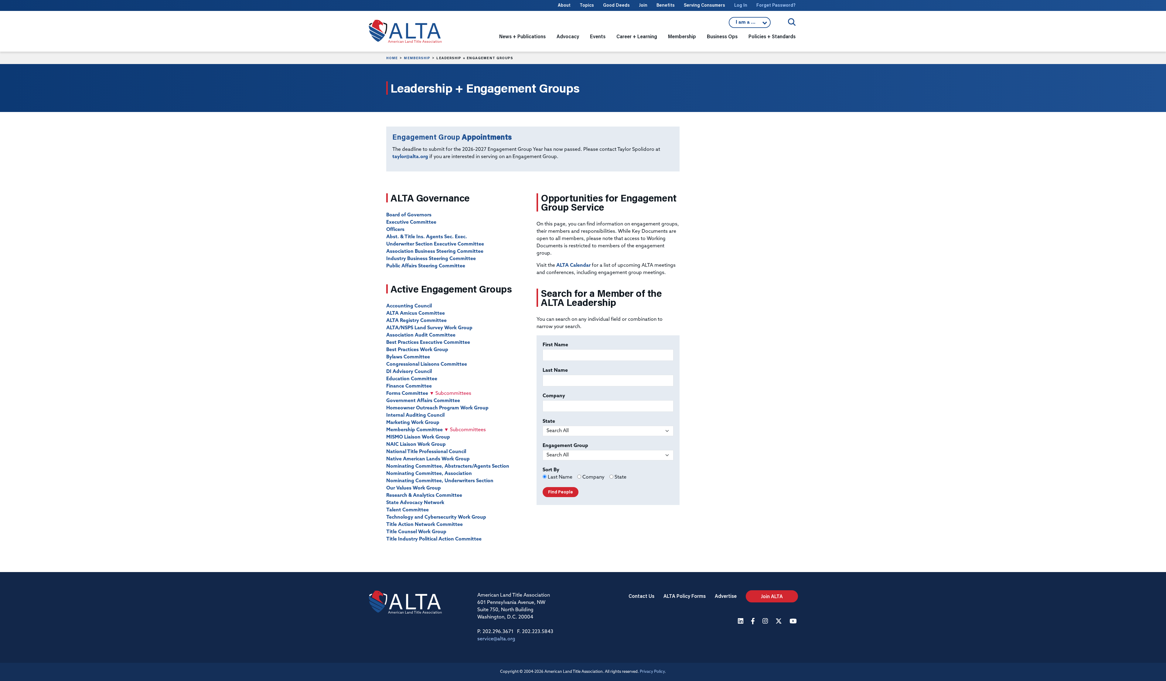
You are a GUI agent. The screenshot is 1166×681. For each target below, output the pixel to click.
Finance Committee (409, 386)
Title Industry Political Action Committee (434, 539)
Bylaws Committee (408, 357)
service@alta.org (496, 639)
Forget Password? (776, 5)
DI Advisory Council (409, 371)
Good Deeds (616, 5)
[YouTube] (793, 621)
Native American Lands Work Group (428, 459)
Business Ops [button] (722, 36)
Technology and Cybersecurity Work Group (436, 517)
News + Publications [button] (522, 36)
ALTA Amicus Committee (415, 313)
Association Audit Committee (420, 335)
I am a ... (750, 24)
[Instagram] (765, 621)
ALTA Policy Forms (684, 596)
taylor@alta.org (410, 156)
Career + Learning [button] (636, 36)
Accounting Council (409, 306)
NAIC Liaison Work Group (416, 444)
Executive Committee (411, 222)
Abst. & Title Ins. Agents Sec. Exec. (426, 237)
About (564, 5)
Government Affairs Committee (423, 400)
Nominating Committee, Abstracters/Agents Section (447, 466)
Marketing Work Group (412, 422)
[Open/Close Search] (792, 22)
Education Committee (411, 379)
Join (643, 5)
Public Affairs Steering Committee (425, 266)
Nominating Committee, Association (429, 473)
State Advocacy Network (415, 502)
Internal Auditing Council (415, 415)
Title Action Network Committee (424, 524)
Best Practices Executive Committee (428, 342)
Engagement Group (565, 445)
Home (392, 58)
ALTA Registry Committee (416, 320)
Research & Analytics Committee (424, 495)
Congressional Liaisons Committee (426, 364)
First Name (555, 345)
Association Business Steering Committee (434, 251)
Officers (395, 229)
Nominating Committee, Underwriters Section (439, 481)
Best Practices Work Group (417, 349)
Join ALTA (772, 596)
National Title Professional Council (426, 451)
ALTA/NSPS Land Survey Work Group (429, 328)
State (549, 421)
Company (554, 396)
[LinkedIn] (741, 621)
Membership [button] (682, 36)
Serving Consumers (704, 5)
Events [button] (597, 36)
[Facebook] (753, 621)
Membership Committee (414, 430)
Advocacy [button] (568, 36)
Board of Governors (408, 215)
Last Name (555, 370)
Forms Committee (407, 393)
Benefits (665, 5)
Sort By (551, 470)
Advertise (726, 596)
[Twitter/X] (779, 621)
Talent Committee (407, 510)
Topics (587, 5)
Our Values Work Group (413, 488)
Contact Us (641, 596)
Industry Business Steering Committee (431, 258)
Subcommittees (450, 393)
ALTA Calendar (573, 265)
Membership (417, 58)
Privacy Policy (652, 672)
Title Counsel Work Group (416, 532)
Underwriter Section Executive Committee (435, 244)
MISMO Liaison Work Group (418, 437)
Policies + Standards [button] (772, 36)
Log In (740, 5)
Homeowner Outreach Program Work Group (437, 408)
